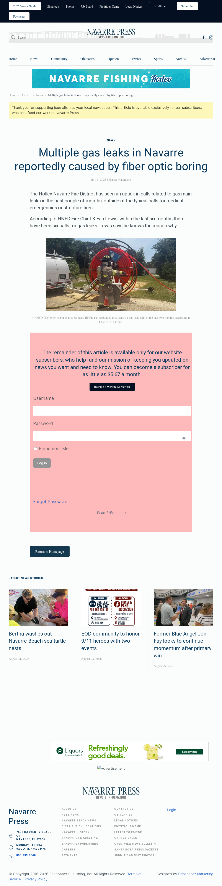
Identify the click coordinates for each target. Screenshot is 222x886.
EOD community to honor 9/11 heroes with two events (110, 641)
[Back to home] (111, 34)
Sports (158, 58)
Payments (19, 16)
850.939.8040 (26, 855)
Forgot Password (50, 501)
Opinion (113, 58)
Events (136, 58)
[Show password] (184, 438)
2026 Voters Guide (24, 6)
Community (59, 58)
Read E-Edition (109, 512)
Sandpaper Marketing (195, 874)
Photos (70, 6)
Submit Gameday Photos (134, 855)
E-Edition (159, 6)
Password (43, 423)
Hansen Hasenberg (120, 179)
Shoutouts (53, 6)
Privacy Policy (35, 879)
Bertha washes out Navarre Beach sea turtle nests (37, 641)
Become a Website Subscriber (112, 387)
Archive (181, 58)
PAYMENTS (70, 855)
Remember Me (53, 448)
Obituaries (87, 58)
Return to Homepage (49, 551)
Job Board (87, 6)
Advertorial (207, 58)
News (34, 58)
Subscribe (187, 6)
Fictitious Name (109, 6)
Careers (68, 849)
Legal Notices (134, 6)
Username (43, 398)
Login (171, 810)
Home (13, 58)
